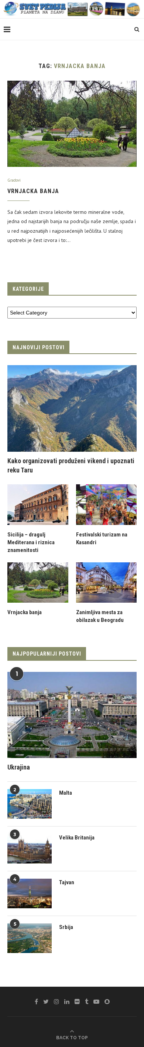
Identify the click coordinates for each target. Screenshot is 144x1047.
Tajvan (66, 882)
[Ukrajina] (72, 715)
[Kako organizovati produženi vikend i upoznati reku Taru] (72, 408)
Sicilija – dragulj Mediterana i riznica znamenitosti (31, 542)
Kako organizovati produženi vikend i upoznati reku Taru (70, 465)
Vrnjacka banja (33, 191)
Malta (65, 793)
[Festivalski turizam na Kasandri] (106, 504)
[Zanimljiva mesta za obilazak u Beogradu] (106, 582)
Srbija (66, 927)
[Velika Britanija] (29, 848)
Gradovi (14, 180)
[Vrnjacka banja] (72, 124)
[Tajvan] (29, 893)
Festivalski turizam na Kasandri (101, 538)
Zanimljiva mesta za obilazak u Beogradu (100, 616)
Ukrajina (18, 767)
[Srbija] (29, 938)
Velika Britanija (77, 837)
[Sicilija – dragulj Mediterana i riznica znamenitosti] (37, 504)
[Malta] (29, 804)
